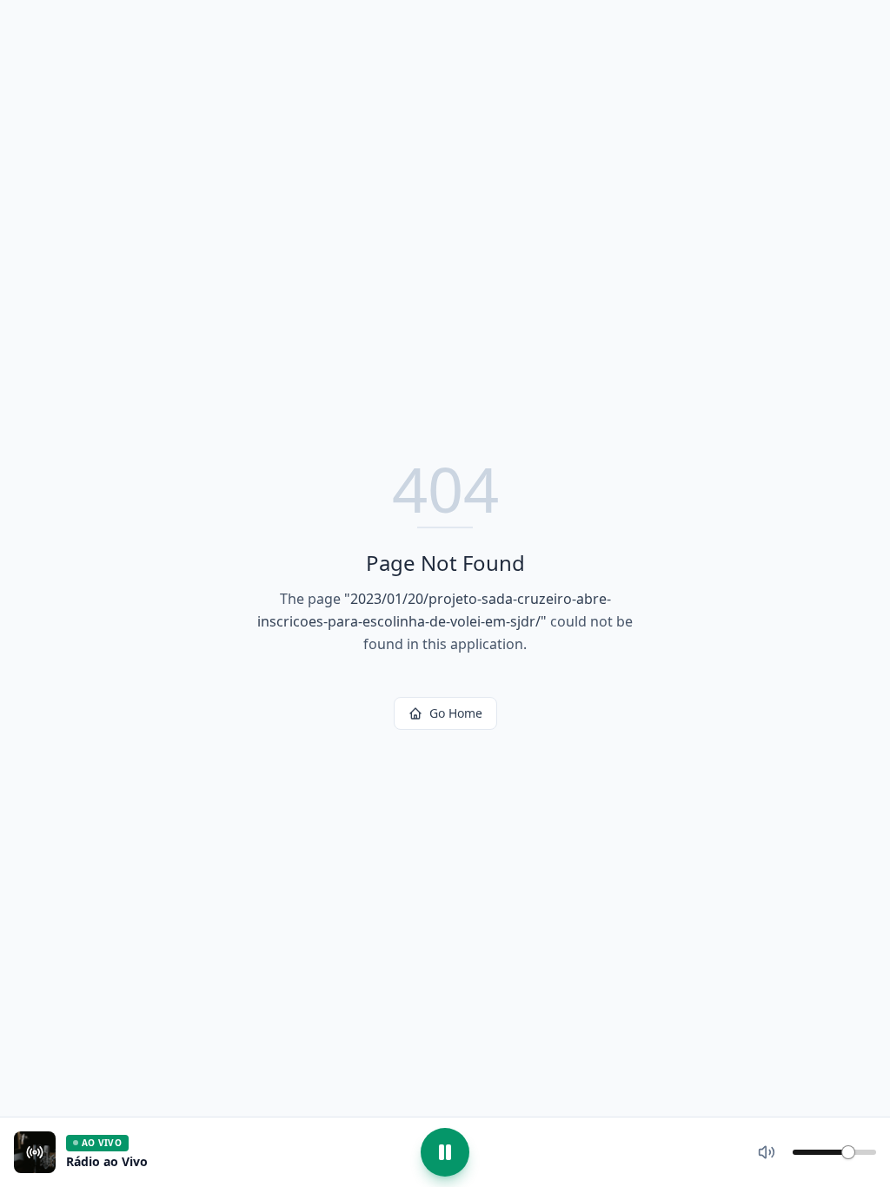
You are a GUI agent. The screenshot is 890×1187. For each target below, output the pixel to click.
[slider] (848, 1152)
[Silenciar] (766, 1152)
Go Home (455, 713)
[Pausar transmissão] (445, 1152)
